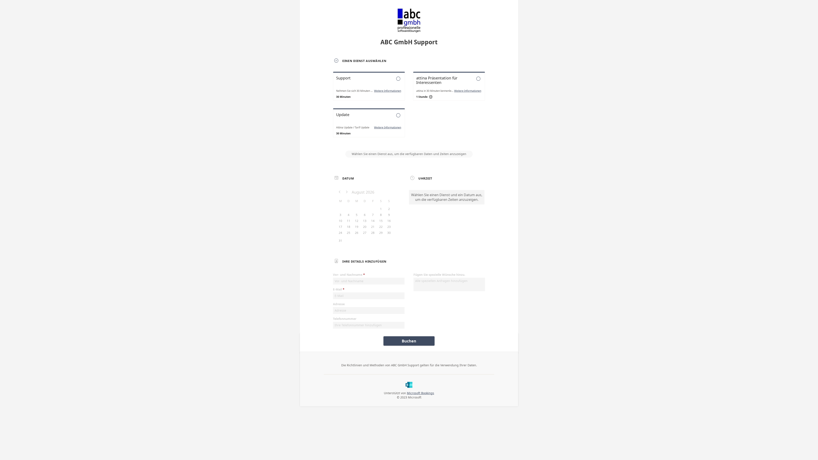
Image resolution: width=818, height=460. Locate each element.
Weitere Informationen (387, 90)
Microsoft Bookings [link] (420, 393)
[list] (409, 108)
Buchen (409, 341)
